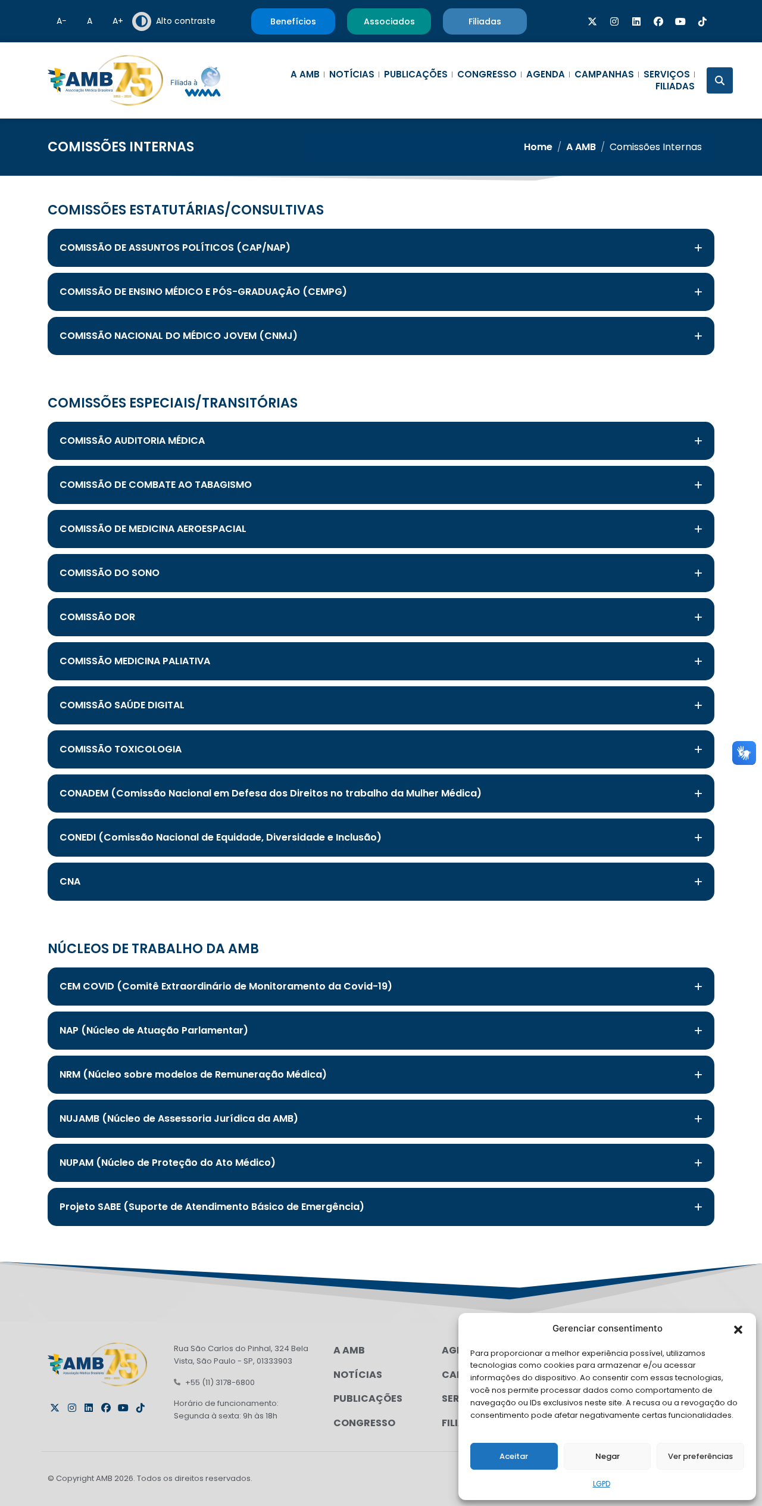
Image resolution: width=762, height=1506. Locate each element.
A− (62, 21)
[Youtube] (680, 21)
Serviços (667, 74)
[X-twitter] (592, 21)
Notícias (351, 74)
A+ (118, 21)
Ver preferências (700, 1456)
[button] (738, 1328)
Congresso (487, 74)
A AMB (305, 74)
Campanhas (604, 74)
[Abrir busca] (720, 80)
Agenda (545, 74)
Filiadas (675, 86)
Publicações (416, 74)
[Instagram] (614, 21)
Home (538, 147)
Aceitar (513, 1456)
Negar (607, 1456)
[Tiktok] (702, 21)
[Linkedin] (636, 21)
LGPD (601, 1484)
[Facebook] (658, 21)
